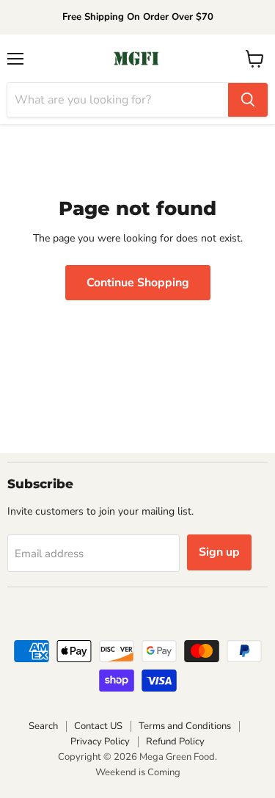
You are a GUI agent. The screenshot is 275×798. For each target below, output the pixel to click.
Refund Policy (175, 741)
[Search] (248, 100)
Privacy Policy (100, 741)
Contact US (98, 726)
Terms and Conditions (185, 726)
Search (43, 726)
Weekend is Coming (137, 772)
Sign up (219, 552)
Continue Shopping (138, 283)
